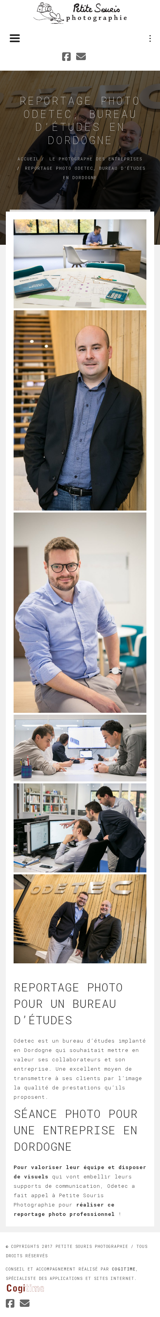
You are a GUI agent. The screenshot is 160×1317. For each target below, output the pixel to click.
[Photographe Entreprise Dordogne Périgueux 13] (80, 748)
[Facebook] (66, 57)
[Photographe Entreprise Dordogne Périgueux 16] (80, 263)
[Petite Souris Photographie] (80, 12)
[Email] (81, 57)
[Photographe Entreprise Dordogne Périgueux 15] (80, 410)
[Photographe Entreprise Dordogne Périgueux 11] (80, 918)
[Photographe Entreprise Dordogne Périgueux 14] (80, 613)
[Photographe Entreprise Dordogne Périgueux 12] (80, 827)
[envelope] (25, 1304)
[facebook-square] (10, 1304)
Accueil (28, 159)
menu (150, 38)
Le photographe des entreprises (96, 159)
